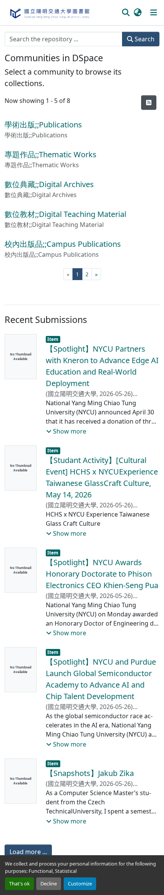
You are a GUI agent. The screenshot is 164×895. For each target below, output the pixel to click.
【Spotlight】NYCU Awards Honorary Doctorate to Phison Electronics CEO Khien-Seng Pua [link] (102, 573)
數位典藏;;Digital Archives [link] (49, 184)
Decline (48, 883)
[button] (49, 12)
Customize (80, 883)
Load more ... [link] (28, 852)
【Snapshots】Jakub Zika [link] (90, 773)
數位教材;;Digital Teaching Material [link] (65, 214)
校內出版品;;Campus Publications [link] (63, 244)
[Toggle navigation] (153, 12)
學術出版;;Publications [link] (43, 124)
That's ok (19, 883)
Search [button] (143, 39)
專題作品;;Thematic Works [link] (50, 154)
